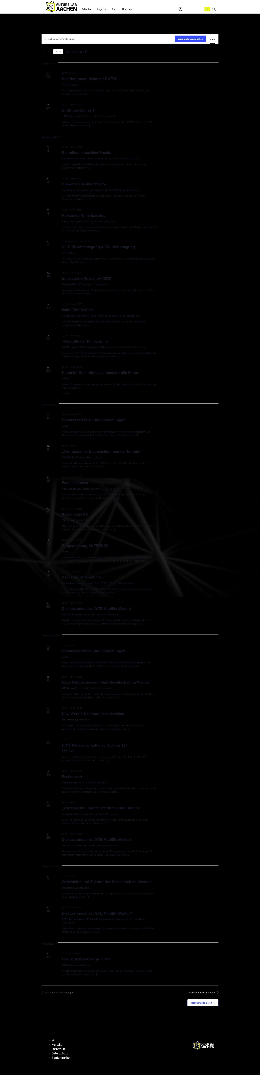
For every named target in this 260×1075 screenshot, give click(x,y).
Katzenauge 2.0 (75, 514)
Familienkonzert (76, 482)
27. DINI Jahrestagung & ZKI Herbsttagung (98, 246)
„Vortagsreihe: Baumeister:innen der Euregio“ (101, 807)
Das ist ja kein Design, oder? (86, 958)
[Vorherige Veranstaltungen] (43, 51)
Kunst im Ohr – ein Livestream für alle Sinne (100, 372)
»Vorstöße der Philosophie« (86, 341)
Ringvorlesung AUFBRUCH (85, 545)
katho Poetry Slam (78, 309)
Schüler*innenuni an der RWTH (89, 78)
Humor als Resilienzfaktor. (84, 183)
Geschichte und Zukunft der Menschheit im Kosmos (107, 881)
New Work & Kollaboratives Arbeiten (93, 713)
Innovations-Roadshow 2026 (86, 278)
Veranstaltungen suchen (190, 38)
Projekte (101, 9)
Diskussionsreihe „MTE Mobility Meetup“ (97, 608)
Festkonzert (72, 776)
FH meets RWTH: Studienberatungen (93, 419)
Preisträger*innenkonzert (83, 215)
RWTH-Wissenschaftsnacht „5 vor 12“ (94, 745)
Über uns (127, 9)
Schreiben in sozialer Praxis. (86, 152)
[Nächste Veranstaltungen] (49, 51)
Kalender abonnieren (201, 1002)
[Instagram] (180, 9)
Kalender (86, 9)
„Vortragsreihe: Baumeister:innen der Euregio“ (102, 451)
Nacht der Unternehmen (82, 577)
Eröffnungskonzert (78, 110)
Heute (58, 51)
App (114, 9)
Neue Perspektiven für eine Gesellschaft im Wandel (106, 682)
